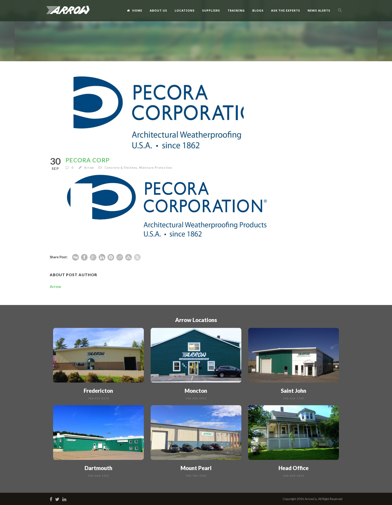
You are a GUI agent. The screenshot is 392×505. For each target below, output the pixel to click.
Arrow (89, 167)
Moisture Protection (155, 167)
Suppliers (211, 10)
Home (137, 10)
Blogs (258, 10)
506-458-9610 (293, 475)
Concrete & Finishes (121, 167)
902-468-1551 (98, 475)
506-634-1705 (293, 398)
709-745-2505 (196, 475)
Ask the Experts (285, 10)
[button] (340, 15)
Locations (185, 10)
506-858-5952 (196, 398)
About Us (158, 10)
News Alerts (319, 10)
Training (236, 10)
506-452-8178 (98, 398)
